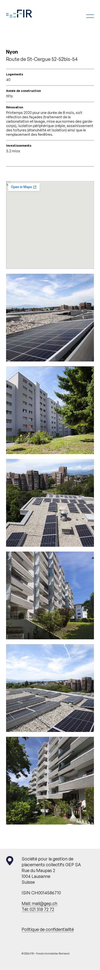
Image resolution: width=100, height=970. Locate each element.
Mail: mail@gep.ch (39, 903)
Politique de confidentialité (48, 929)
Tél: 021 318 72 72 (38, 909)
